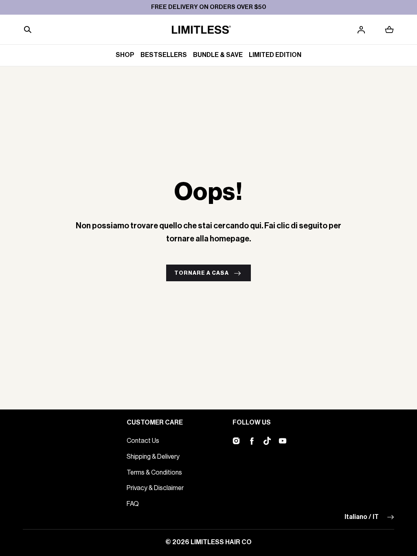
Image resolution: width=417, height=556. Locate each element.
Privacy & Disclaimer (155, 488)
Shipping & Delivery (153, 456)
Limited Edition (275, 55)
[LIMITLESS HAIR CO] (201, 30)
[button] (28, 29)
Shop (125, 55)
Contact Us (143, 441)
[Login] (361, 30)
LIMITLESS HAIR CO (221, 542)
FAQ (133, 504)
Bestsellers (163, 55)
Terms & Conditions (154, 472)
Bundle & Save (218, 55)
